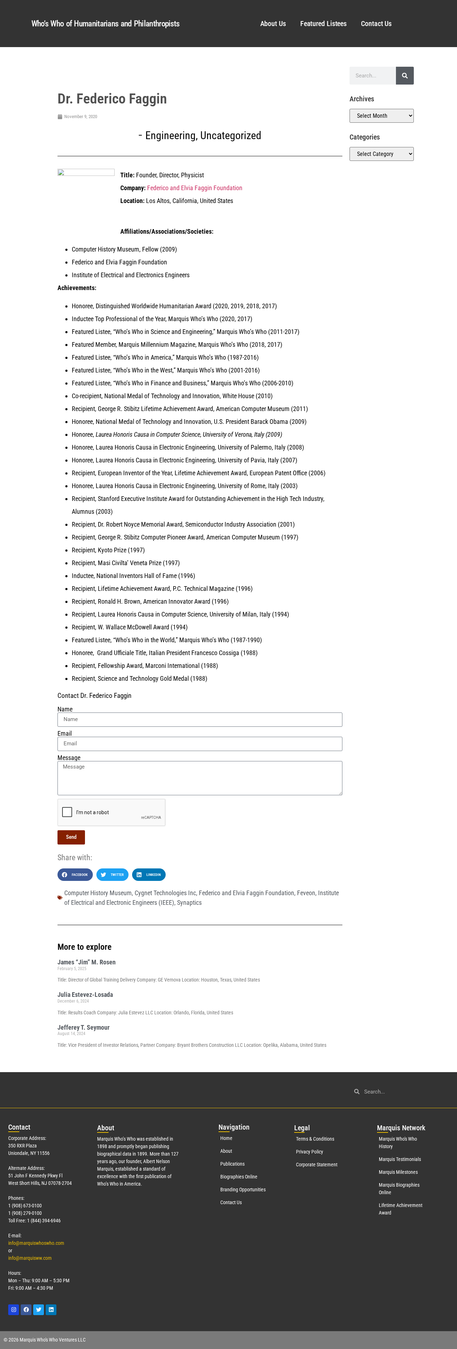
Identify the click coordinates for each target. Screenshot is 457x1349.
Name (64, 709)
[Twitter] (38, 1309)
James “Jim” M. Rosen (86, 962)
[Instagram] (13, 1309)
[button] (75, 874)
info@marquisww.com (30, 1258)
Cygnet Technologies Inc (165, 893)
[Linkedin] (51, 1309)
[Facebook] (26, 1309)
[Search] (405, 76)
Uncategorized (230, 135)
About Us (273, 23)
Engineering (170, 135)
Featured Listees (323, 23)
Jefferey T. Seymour (83, 1027)
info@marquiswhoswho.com (36, 1243)
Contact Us (376, 23)
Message (68, 758)
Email (64, 733)
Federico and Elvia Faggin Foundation (194, 188)
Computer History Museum (98, 893)
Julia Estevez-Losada (85, 994)
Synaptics (189, 902)
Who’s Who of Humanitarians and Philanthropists (105, 24)
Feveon (306, 893)
